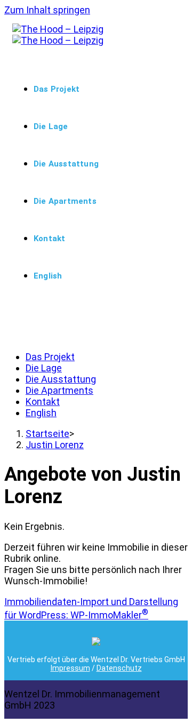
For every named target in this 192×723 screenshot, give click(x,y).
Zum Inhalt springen (47, 9)
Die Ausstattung (61, 379)
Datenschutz (119, 668)
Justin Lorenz (55, 444)
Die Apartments (59, 390)
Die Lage (44, 368)
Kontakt (43, 401)
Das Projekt (50, 356)
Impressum (70, 668)
